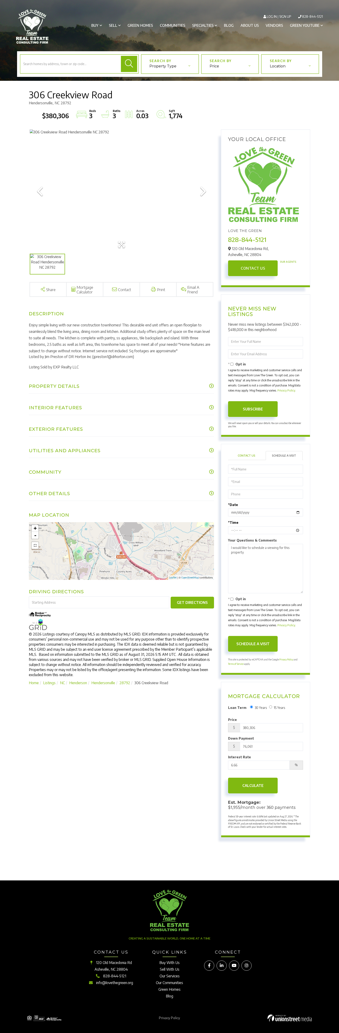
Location (277, 66)
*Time (233, 522)
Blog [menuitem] (229, 25)
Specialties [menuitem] (203, 25)
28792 (124, 683)
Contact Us (253, 268)
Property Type (162, 66)
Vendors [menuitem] (274, 25)
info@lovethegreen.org (114, 982)
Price (214, 66)
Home (34, 683)
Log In (272, 16)
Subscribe (253, 409)
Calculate (253, 785)
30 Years (261, 708)
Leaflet (173, 577)
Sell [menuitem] (113, 25)
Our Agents (288, 261)
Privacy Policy (286, 390)
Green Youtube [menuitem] (304, 25)
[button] (129, 64)
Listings (49, 683)
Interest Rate (239, 757)
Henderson (78, 683)
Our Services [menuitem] (170, 976)
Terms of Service (236, 664)
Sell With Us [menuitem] (169, 969)
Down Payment (241, 738)
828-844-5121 (312, 16)
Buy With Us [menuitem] (169, 962)
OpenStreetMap (190, 577)
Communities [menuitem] (172, 25)
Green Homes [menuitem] (140, 25)
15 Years (279, 708)
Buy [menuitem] (94, 25)
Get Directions (192, 602)
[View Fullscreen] (35, 545)
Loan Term (237, 708)
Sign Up (285, 16)
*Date (233, 505)
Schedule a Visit (284, 455)
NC (62, 683)
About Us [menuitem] (250, 25)
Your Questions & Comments (252, 540)
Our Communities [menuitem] (169, 982)
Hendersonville (103, 683)
